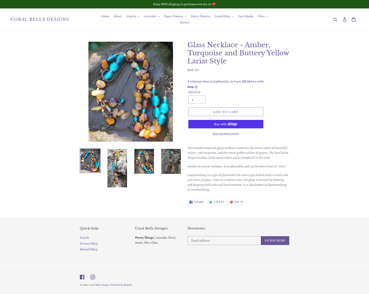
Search (84, 237)
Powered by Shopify (121, 285)
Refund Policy (89, 249)
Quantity (194, 92)
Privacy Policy (89, 243)
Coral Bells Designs (40, 19)
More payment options (226, 133)
